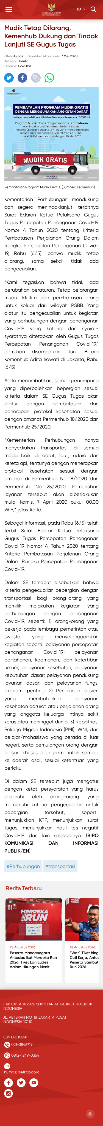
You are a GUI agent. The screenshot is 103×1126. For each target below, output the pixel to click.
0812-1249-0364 (24, 1055)
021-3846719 (21, 1044)
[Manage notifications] (90, 1113)
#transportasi (60, 866)
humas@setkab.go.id (22, 1071)
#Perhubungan (23, 866)
